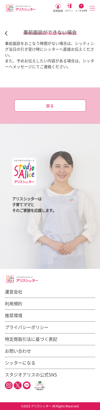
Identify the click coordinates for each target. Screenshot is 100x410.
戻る (50, 106)
